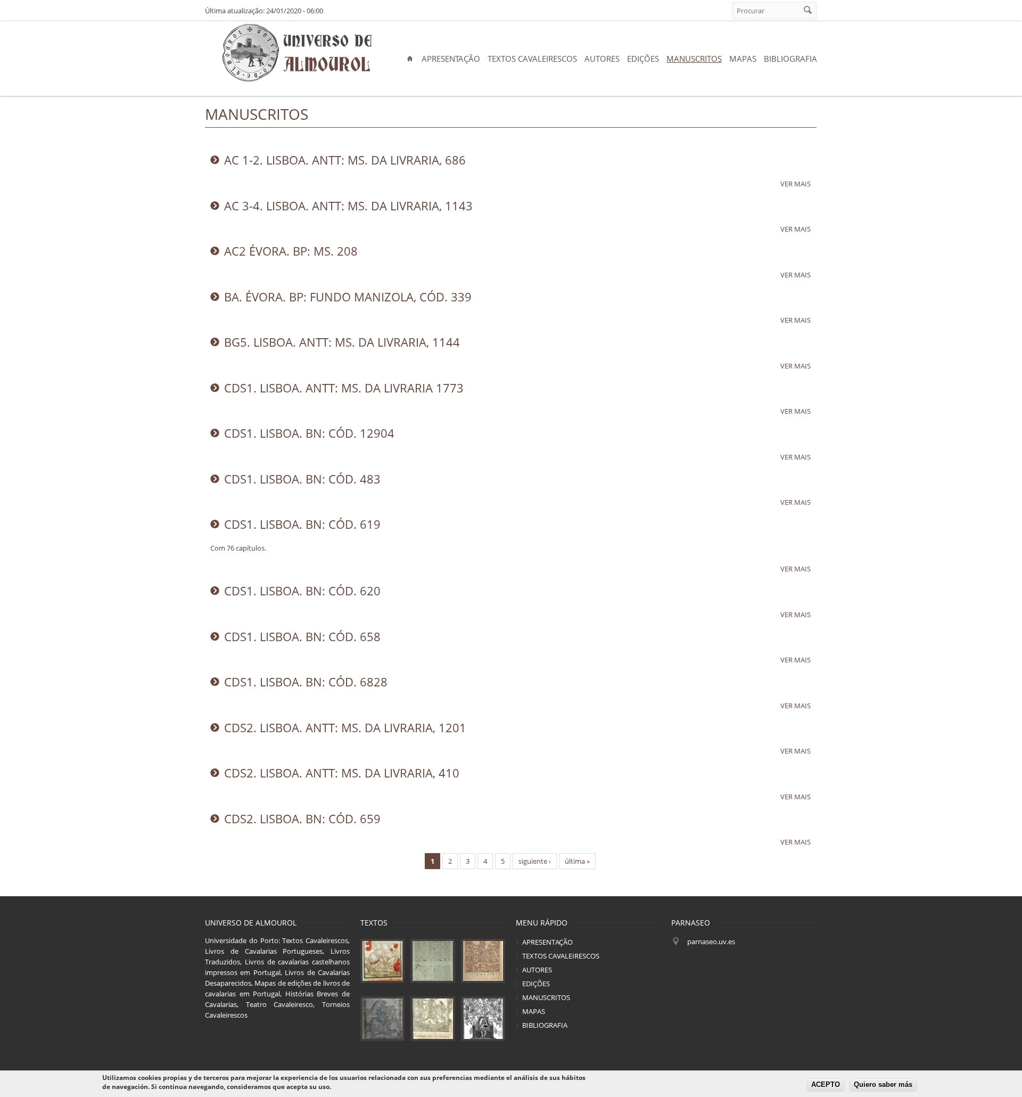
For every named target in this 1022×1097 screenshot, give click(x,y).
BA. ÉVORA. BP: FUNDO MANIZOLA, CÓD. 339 (348, 297)
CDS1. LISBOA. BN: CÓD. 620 (302, 591)
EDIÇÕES (643, 58)
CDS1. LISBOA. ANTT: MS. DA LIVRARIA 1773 (344, 388)
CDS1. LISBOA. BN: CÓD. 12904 (309, 433)
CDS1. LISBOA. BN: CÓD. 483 (302, 479)
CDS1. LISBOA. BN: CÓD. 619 (302, 524)
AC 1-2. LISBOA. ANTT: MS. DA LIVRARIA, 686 (345, 160)
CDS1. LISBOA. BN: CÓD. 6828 (306, 682)
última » (577, 861)
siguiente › (534, 861)
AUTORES (602, 58)
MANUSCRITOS (694, 58)
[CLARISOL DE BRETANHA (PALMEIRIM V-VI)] (382, 1018)
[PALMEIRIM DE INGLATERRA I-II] (432, 1018)
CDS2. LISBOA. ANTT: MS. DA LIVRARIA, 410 (341, 773)
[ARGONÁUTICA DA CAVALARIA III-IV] (432, 961)
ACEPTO (825, 1085)
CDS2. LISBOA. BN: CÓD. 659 (302, 818)
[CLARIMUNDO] (483, 1018)
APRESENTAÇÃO (451, 58)
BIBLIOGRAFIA (790, 58)
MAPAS (742, 58)
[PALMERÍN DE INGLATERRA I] (382, 961)
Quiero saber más (883, 1085)
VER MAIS (795, 184)
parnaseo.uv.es (711, 941)
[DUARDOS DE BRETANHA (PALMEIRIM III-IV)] (483, 961)
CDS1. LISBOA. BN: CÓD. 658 (302, 636)
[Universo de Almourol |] (297, 53)
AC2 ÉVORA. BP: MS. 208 (291, 251)
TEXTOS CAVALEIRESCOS (532, 58)
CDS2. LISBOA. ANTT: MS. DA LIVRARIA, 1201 (345, 727)
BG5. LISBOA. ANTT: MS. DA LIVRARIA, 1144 (342, 342)
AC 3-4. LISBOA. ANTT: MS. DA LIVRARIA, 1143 (348, 206)
